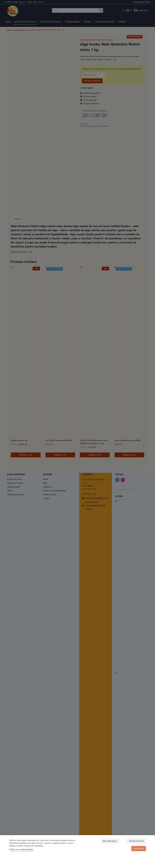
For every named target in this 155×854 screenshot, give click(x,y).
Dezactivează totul (136, 841)
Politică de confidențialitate (21, 849)
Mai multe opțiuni (110, 841)
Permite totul (139, 848)
